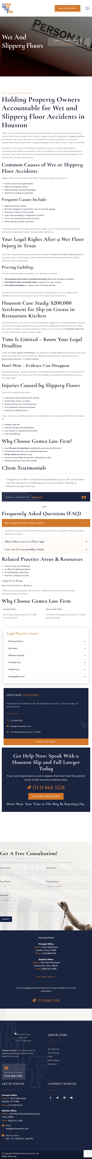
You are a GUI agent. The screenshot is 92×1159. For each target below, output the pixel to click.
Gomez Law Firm (27, 1153)
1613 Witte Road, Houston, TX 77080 (25, 732)
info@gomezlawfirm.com (20, 726)
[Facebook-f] (51, 1098)
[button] (44, 507)
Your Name (5, 868)
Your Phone (5, 881)
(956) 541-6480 (49, 969)
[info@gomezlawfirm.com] (8, 726)
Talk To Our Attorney (13, 1072)
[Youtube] (71, 1098)
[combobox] (3, 886)
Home (57, 40)
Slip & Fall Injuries (71, 40)
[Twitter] (57, 1098)
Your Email (51, 868)
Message (4, 895)
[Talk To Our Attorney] (6, 1068)
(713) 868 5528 (16, 720)
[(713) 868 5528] (8, 720)
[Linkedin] (64, 1098)
